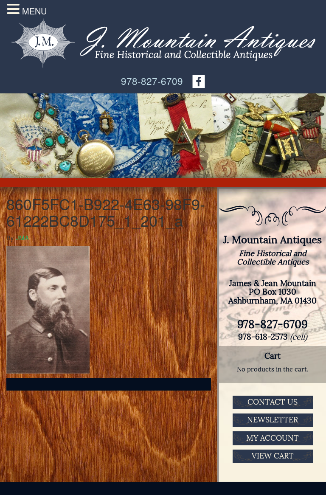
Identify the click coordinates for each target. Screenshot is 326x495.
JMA (22, 237)
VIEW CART (273, 456)
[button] (14, 9)
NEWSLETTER (272, 420)
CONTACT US (272, 402)
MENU (34, 11)
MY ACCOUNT (272, 438)
